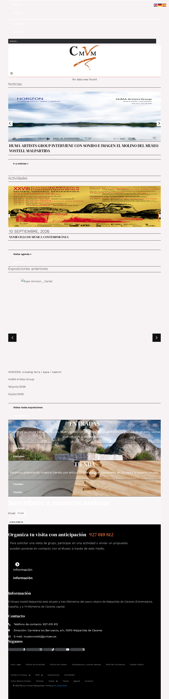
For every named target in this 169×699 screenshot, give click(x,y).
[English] (156, 4)
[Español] (164, 4)
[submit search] (159, 41)
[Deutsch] (160, 4)
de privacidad (60, 686)
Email (12, 513)
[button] (10, 123)
